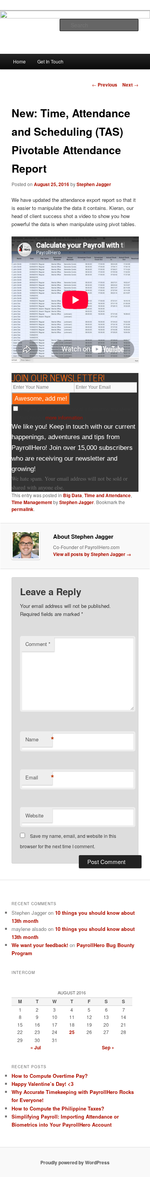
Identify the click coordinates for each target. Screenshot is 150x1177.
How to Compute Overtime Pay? (50, 1075)
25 (72, 1032)
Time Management (32, 502)
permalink (22, 509)
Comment (37, 644)
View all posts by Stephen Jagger (92, 554)
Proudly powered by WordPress (75, 1162)
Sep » (108, 1047)
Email (38, 777)
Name (38, 739)
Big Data (72, 495)
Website (34, 815)
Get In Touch (50, 61)
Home (19, 61)
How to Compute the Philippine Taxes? (58, 1108)
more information (64, 417)
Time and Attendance (107, 495)
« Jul (35, 1047)
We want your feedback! (40, 945)
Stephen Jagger (94, 184)
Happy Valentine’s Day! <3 (42, 1083)
